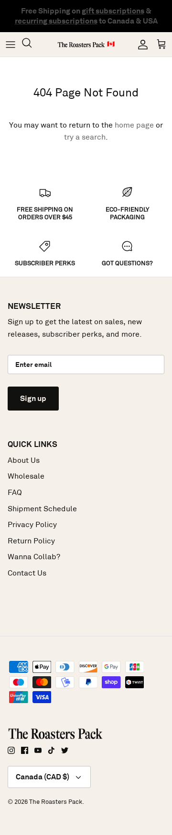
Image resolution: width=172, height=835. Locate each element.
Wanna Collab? (34, 556)
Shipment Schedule (42, 508)
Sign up (33, 398)
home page (134, 124)
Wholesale (26, 476)
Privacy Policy (32, 524)
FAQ (15, 492)
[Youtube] (38, 750)
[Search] (31, 44)
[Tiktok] (51, 750)
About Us (24, 460)
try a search (85, 136)
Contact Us (27, 572)
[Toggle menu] (10, 44)
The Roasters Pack (55, 802)
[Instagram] (11, 750)
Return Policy (31, 540)
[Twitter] (64, 750)
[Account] (140, 44)
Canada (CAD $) (42, 777)
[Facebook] (24, 750)
